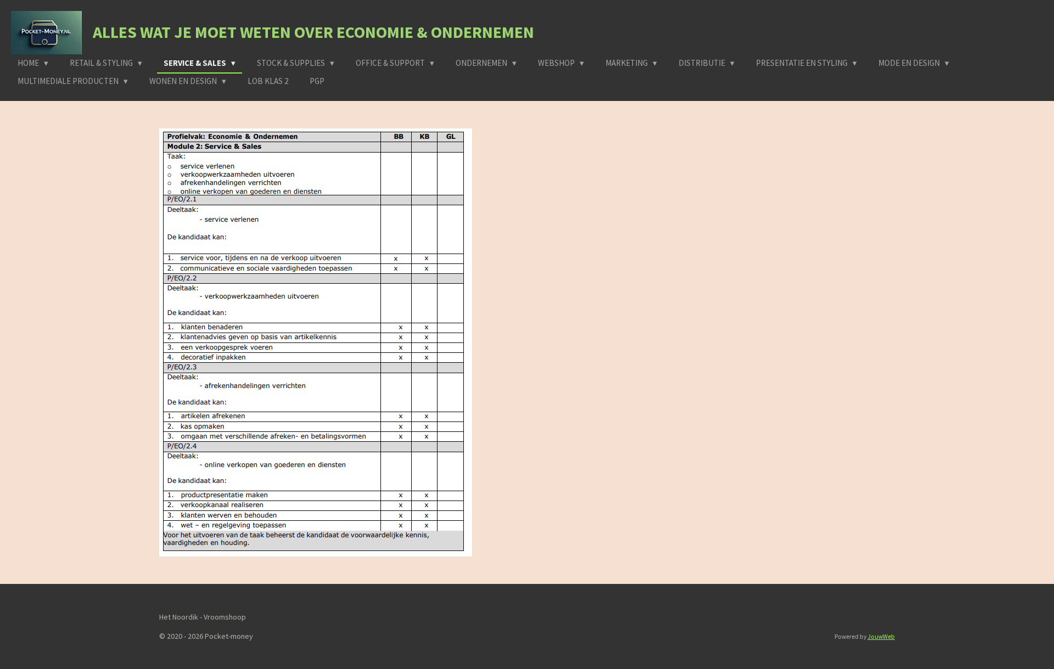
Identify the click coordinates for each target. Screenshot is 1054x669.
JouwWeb (881, 636)
